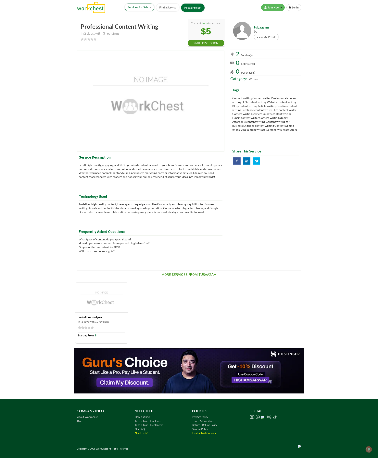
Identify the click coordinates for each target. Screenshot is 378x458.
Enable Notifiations (204, 433)
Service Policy (200, 429)
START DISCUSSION (206, 43)
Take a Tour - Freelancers (149, 425)
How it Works (142, 416)
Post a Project (192, 7)
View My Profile (266, 37)
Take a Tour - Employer (148, 421)
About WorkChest (87, 416)
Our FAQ (140, 429)
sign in (204, 23)
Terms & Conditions (203, 421)
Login (295, 7)
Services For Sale (138, 7)
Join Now (274, 7)
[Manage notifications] (369, 449)
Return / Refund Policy (204, 425)
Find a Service (167, 7)
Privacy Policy (200, 416)
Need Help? (141, 433)
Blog (79, 421)
